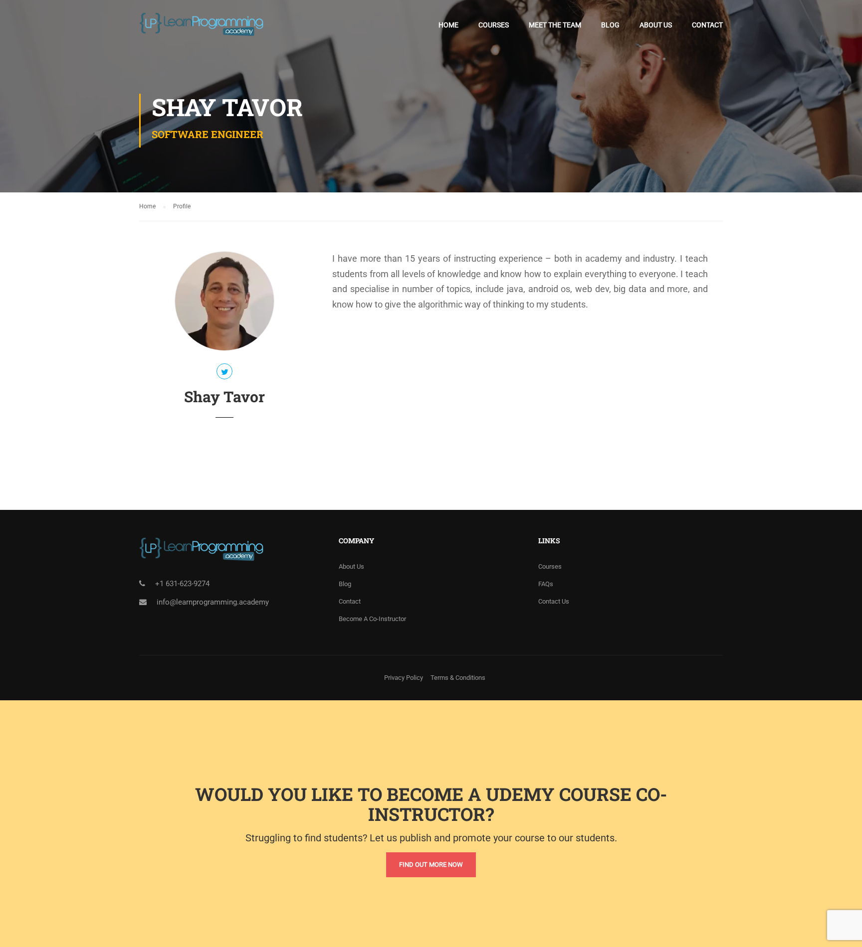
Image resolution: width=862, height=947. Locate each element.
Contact (707, 25)
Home (448, 25)
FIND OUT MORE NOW (431, 864)
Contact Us (553, 601)
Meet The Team (555, 25)
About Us (656, 25)
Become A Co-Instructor (372, 619)
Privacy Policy (403, 677)
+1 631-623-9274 (182, 583)
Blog (610, 25)
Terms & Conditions (458, 677)
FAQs (545, 584)
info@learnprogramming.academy (213, 602)
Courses (493, 25)
